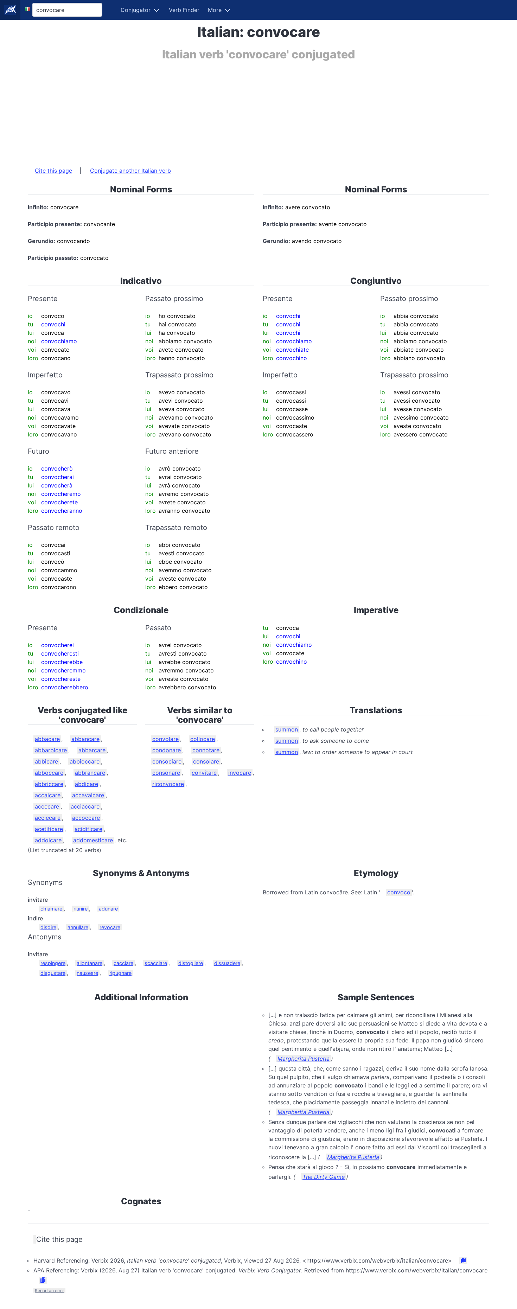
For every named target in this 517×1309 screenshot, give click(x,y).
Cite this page (53, 170)
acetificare (49, 828)
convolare (165, 738)
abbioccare (85, 761)
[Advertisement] (239, 110)
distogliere (190, 963)
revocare (110, 927)
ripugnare (120, 973)
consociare (166, 761)
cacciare (123, 963)
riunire (81, 909)
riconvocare (168, 783)
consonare (166, 772)
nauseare (87, 973)
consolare (206, 761)
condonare (166, 750)
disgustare (52, 973)
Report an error (49, 1290)
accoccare (86, 817)
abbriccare (49, 783)
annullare (78, 927)
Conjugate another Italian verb (130, 170)
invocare (239, 772)
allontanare (89, 963)
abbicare (46, 761)
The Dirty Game (323, 1176)
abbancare (85, 738)
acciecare (47, 817)
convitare (204, 772)
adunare (108, 909)
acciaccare (85, 806)
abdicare (86, 783)
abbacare (47, 738)
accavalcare (88, 795)
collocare (202, 738)
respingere (52, 963)
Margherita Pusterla (303, 1058)
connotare (205, 750)
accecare (47, 806)
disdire (48, 927)
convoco (398, 892)
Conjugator (136, 9)
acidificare (88, 828)
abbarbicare (51, 750)
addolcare (48, 840)
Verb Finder (184, 9)
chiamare (51, 909)
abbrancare (90, 772)
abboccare (49, 772)
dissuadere (227, 963)
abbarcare (92, 750)
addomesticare (93, 840)
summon (286, 729)
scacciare (156, 963)
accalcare (47, 795)
